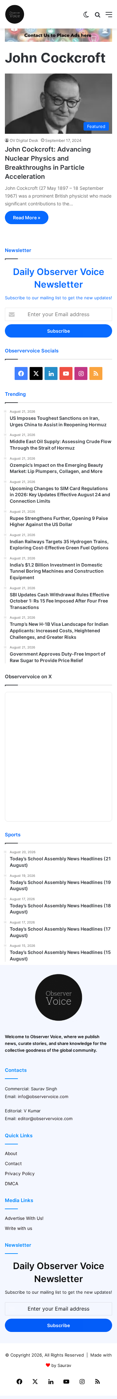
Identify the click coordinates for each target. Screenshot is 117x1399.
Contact (13, 1163)
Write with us (18, 1228)
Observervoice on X (28, 676)
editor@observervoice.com (45, 1118)
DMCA (11, 1183)
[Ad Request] (58, 40)
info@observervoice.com (43, 1096)
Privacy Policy (20, 1173)
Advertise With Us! (24, 1218)
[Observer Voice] (14, 14)
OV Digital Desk (24, 140)
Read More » (26, 217)
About (11, 1153)
